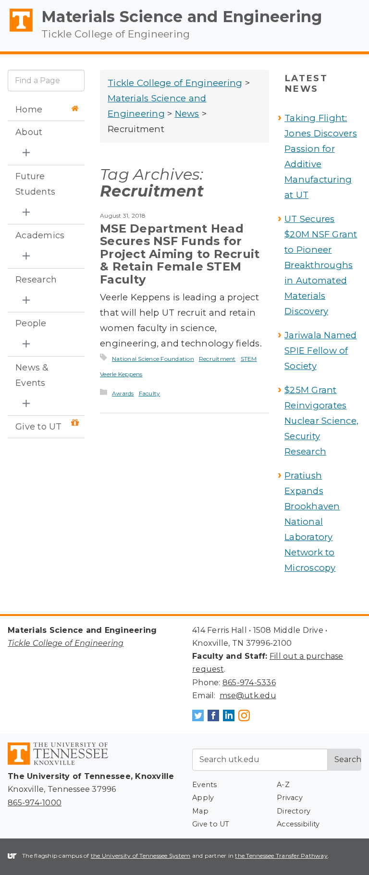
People (31, 323)
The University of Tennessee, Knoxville (17, 31)
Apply (203, 797)
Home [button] (28, 109)
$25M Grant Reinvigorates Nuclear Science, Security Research (321, 420)
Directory (293, 811)
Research (36, 279)
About (28, 132)
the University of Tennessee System (141, 855)
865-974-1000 (35, 802)
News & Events (32, 375)
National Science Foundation (153, 358)
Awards (123, 393)
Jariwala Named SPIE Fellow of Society (320, 350)
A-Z (283, 784)
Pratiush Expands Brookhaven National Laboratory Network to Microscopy (312, 521)
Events (204, 784)
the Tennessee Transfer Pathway (281, 855)
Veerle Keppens (121, 374)
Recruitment (217, 358)
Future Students (35, 184)
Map (200, 811)
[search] (46, 80)
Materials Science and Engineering (181, 16)
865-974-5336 (249, 682)
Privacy (290, 797)
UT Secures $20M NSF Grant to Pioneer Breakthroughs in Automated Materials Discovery (320, 265)
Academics (39, 235)
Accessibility (298, 824)
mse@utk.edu (248, 695)
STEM (249, 358)
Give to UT (38, 426)
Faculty (149, 393)
